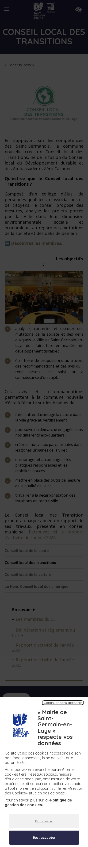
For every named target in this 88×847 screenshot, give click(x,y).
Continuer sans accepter (63, 703)
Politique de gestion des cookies (38, 802)
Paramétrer (44, 821)
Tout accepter (44, 838)
